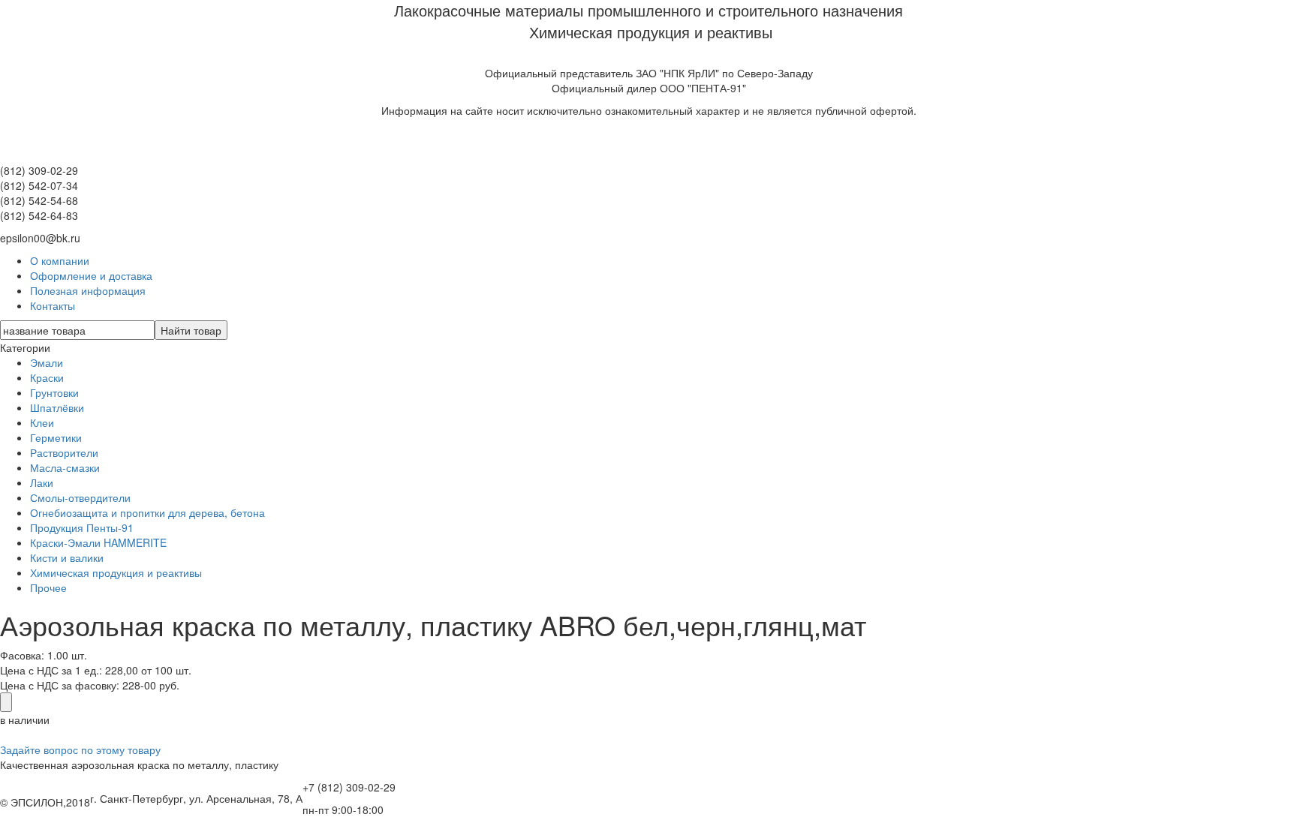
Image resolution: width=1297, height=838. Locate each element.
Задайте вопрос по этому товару (80, 749)
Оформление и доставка (91, 275)
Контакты (52, 305)
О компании (59, 260)
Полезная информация (88, 290)
